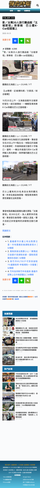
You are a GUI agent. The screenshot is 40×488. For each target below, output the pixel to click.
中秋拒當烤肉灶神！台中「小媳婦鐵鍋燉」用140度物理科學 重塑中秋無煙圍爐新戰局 (27, 376)
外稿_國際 (6, 18)
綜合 (13, 18)
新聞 (11, 11)
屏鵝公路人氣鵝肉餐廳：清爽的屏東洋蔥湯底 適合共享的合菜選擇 (27, 340)
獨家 (18, 11)
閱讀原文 (6, 230)
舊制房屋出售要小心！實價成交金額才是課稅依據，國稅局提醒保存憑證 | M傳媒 (23, 254)
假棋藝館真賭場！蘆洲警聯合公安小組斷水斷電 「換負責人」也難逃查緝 (27, 415)
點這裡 (17, 299)
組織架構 (14, 465)
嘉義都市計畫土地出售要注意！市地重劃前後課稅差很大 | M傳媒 (23, 244)
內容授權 (32, 465)
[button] (12, 11)
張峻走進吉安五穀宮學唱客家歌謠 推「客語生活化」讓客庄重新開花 (27, 386)
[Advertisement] (20, 441)
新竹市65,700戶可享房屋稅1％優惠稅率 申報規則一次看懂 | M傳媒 (23, 264)
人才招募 (20, 465)
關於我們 (8, 465)
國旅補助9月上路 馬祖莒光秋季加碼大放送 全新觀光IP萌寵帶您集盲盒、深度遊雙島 (27, 330)
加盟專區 (26, 465)
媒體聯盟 (27, 11)
